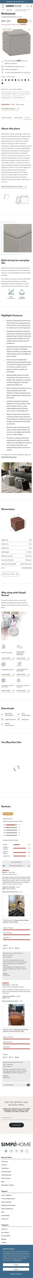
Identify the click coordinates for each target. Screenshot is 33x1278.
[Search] (27, 6)
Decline (16, 1269)
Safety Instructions (9, 724)
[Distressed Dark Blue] (15, 80)
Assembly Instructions (9, 714)
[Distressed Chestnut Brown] (12, 80)
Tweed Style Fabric (18, 97)
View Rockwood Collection (12, 186)
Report (17, 948)
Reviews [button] (28, 118)
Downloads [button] (18, 118)
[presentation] (16, 906)
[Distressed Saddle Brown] (6, 80)
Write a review (20, 104)
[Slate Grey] (22, 80)
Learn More (5, 658)
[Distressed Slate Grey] (2, 83)
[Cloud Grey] (19, 80)
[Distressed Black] (9, 80)
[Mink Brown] (28, 80)
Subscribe (16, 1125)
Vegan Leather (6, 97)
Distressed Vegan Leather (9, 93)
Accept (16, 1265)
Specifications (10, 719)
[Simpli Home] (14, 6)
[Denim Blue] (25, 80)
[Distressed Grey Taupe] (2, 80)
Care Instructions (26, 714)
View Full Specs (9, 574)
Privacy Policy (18, 1260)
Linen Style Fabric (24, 93)
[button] (30, 20)
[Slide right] (29, 42)
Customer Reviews (8, 108)
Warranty (25, 719)
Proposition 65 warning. (9, 457)
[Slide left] (4, 42)
